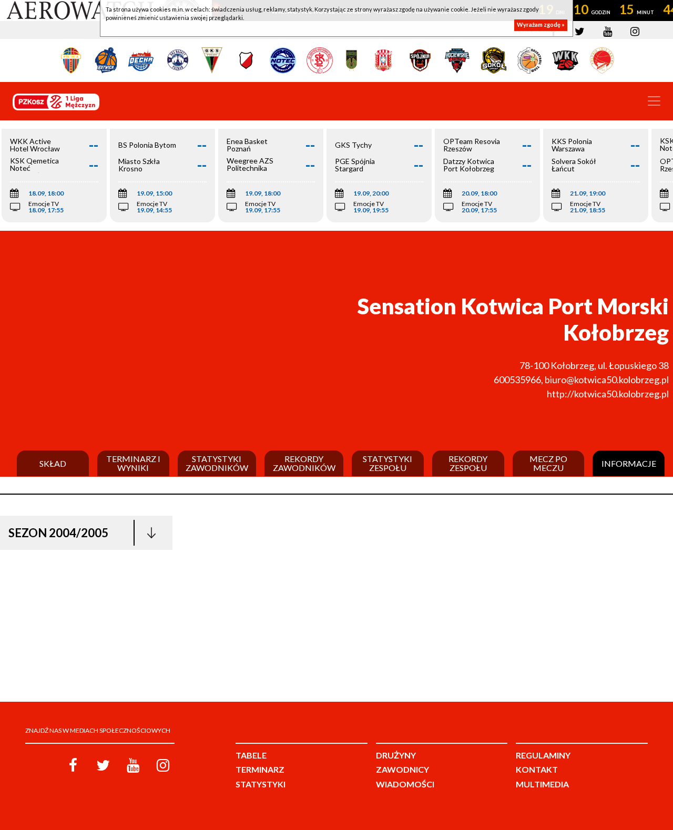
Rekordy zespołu (467, 463)
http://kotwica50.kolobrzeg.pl (608, 393)
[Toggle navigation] (654, 100)
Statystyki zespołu (387, 463)
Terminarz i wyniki (133, 463)
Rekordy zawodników (304, 463)
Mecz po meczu (548, 463)
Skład (52, 463)
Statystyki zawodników (217, 463)
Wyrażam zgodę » (541, 25)
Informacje (628, 463)
